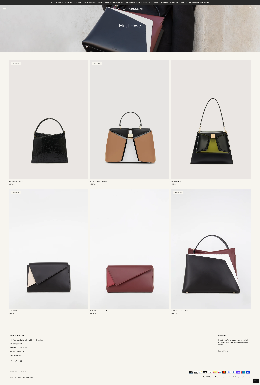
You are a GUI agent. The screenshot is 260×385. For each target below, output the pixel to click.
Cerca (248, 377)
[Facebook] (11, 361)
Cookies (242, 377)
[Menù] (4, 8)
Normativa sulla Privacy (232, 377)
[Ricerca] (250, 9)
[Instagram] (16, 361)
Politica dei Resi (219, 377)
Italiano (12, 371)
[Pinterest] (21, 361)
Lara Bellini (18, 377)
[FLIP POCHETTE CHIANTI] (129, 249)
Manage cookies (28, 377)
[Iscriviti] (249, 351)
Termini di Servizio (208, 377)
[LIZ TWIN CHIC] (211, 119)
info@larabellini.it (16, 355)
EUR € (22, 371)
